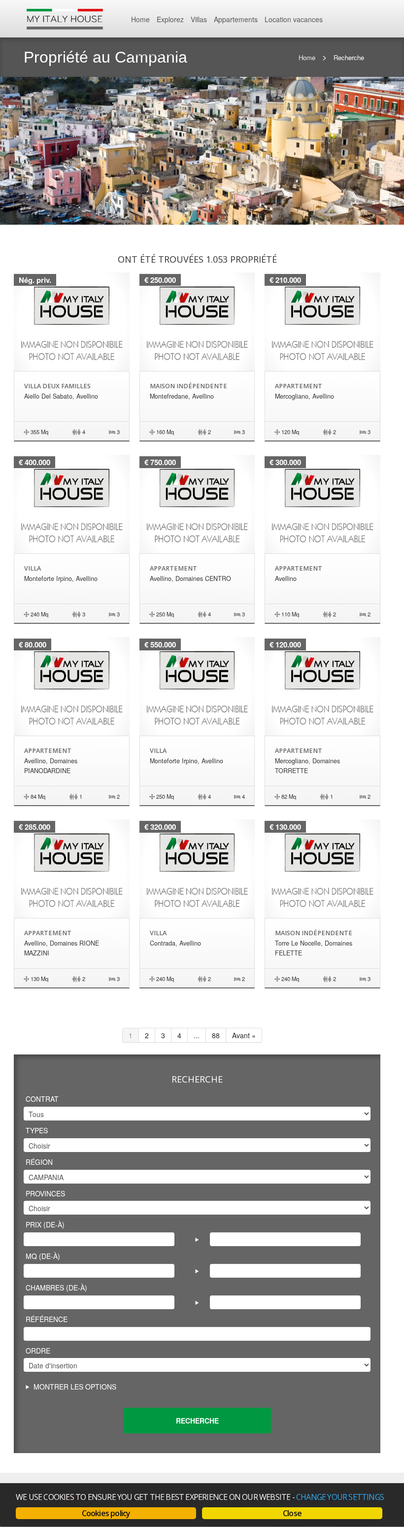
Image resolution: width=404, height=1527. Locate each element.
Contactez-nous (155, 53)
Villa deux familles (57, 386)
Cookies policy (106, 1513)
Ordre (38, 1351)
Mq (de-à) (43, 1256)
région (39, 1162)
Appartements (236, 19)
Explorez (170, 19)
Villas (199, 19)
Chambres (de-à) (56, 1287)
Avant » (244, 1035)
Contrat (42, 1099)
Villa (32, 568)
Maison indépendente (188, 386)
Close (292, 1513)
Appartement (298, 386)
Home (140, 19)
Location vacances (294, 19)
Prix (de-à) (45, 1224)
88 (216, 1035)
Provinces (45, 1193)
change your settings (340, 1497)
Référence (46, 1319)
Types (37, 1130)
